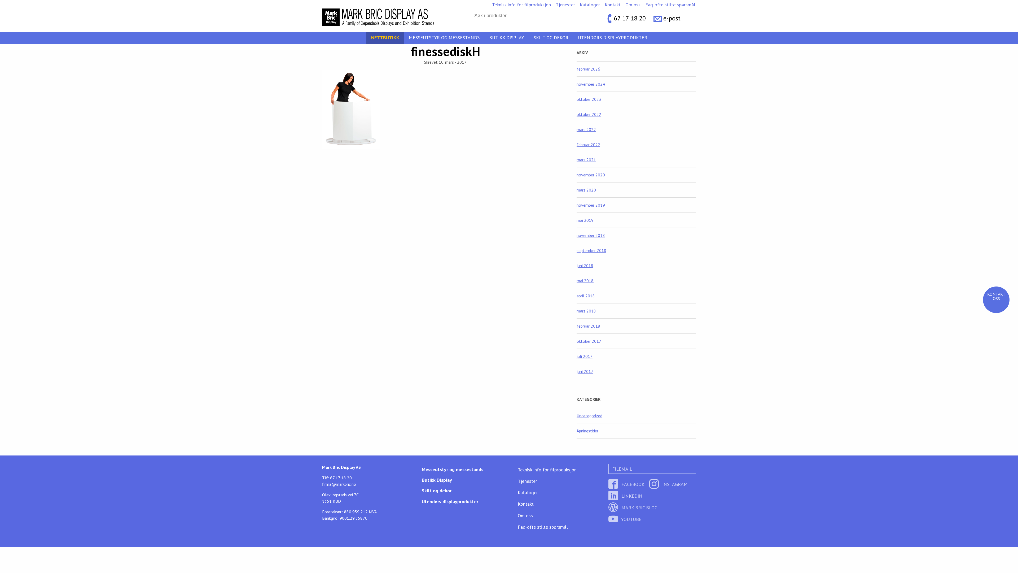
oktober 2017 (589, 341)
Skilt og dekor (551, 37)
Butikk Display (506, 37)
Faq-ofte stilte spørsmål (670, 5)
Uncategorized (589, 415)
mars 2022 (586, 129)
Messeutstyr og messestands (444, 37)
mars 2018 (586, 311)
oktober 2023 (589, 99)
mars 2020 (586, 190)
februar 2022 (588, 144)
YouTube (631, 519)
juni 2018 (585, 265)
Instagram (674, 484)
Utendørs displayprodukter (612, 37)
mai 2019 (585, 220)
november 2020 (591, 174)
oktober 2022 (589, 114)
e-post (672, 18)
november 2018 (591, 235)
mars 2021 (586, 159)
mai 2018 (585, 280)
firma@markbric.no (339, 484)
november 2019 (591, 205)
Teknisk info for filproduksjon (521, 5)
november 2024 (591, 84)
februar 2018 (588, 326)
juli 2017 (585, 356)
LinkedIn (631, 496)
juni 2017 (585, 371)
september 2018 (591, 250)
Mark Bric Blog (638, 508)
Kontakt (613, 5)
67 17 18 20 (630, 18)
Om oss (632, 5)
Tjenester (565, 5)
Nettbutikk (385, 37)
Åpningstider (587, 430)
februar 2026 (588, 69)
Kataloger (590, 5)
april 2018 (586, 295)
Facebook (632, 484)
